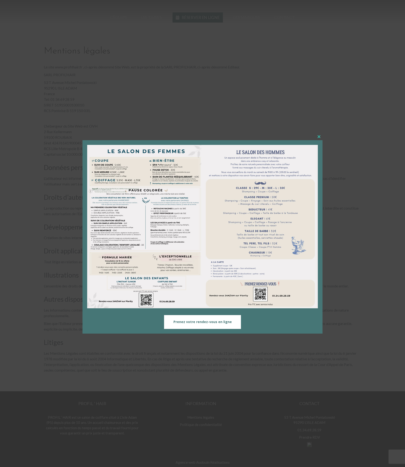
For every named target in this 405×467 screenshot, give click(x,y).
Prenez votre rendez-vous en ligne (202, 322)
